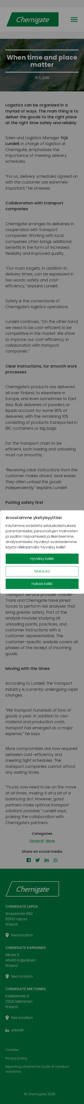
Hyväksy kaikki (42, 558)
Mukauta (42, 571)
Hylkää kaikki (42, 583)
